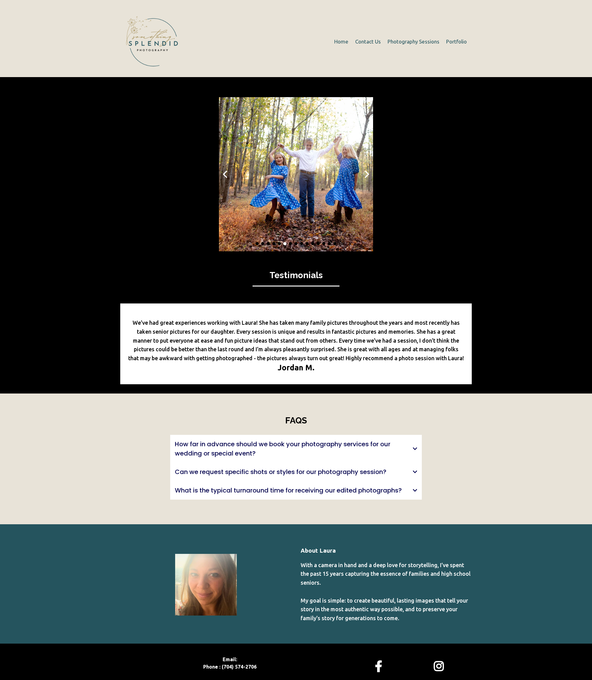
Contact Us (368, 41)
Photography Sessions (413, 41)
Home (341, 41)
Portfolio (456, 41)
